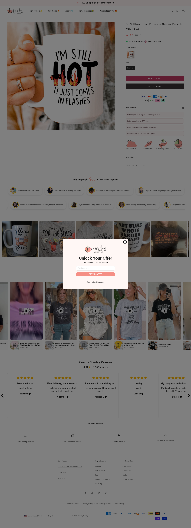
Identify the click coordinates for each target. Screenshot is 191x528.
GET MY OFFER (95, 274)
